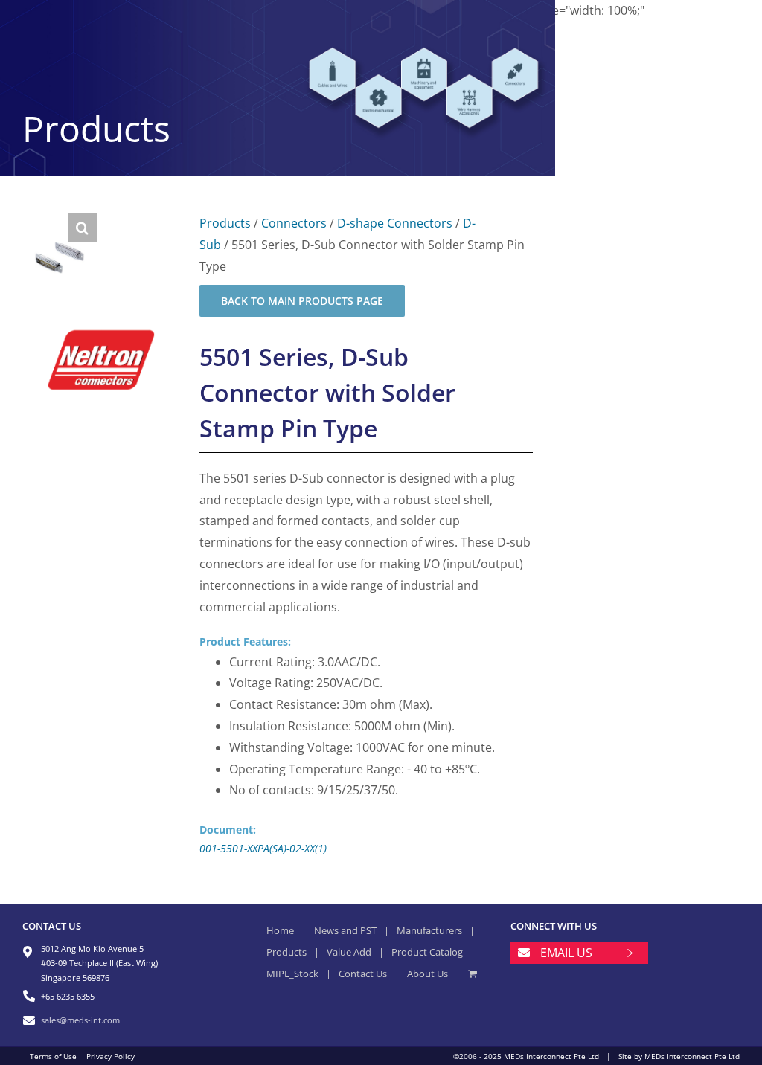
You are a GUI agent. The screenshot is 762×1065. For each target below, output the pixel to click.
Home (280, 930)
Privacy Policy (110, 1056)
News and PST (345, 930)
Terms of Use (53, 1056)
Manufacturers (429, 930)
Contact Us (363, 973)
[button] (82, 227)
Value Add (349, 952)
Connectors (294, 223)
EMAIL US (566, 953)
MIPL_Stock (292, 973)
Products (225, 223)
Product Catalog (427, 952)
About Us (427, 973)
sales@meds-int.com (80, 1020)
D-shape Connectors (394, 223)
